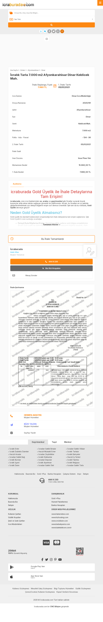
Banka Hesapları (54, 474)
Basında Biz (30, 474)
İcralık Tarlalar (73, 451)
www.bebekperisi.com (61, 524)
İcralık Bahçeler (73, 454)
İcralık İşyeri (14, 463)
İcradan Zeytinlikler (46, 454)
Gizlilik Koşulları (14, 517)
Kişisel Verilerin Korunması (67, 592)
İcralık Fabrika (73, 460)
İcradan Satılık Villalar (76, 449)
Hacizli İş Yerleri (73, 457)
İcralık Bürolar (15, 460)
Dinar (43, 70)
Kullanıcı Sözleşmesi (21, 588)
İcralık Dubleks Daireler (19, 451)
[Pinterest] (55, 559)
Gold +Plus (41, 474)
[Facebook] (42, 559)
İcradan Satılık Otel (46, 465)
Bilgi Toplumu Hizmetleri (64, 588)
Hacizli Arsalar (15, 454)
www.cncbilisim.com (60, 521)
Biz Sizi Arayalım (52, 268)
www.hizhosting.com (60, 517)
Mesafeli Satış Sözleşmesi (41, 588)
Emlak (22, 70)
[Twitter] (46, 559)
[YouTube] (60, 559)
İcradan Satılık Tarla (75, 465)
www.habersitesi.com (60, 514)
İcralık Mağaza (73, 463)
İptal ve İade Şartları (16, 521)
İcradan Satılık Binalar (47, 449)
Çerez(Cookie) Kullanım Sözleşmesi (40, 592)
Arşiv (79, 474)
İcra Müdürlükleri (15, 524)
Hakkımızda (19, 474)
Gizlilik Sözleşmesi (83, 588)
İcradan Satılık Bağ (17, 457)
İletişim (86, 474)
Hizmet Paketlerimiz (60, 502)
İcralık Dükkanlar (45, 457)
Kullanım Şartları (14, 514)
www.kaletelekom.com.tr (61, 527)
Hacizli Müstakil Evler (47, 451)
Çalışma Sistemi (69, 474)
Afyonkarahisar (33, 70)
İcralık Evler (14, 449)
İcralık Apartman (45, 463)
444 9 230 (53, 262)
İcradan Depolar (45, 460)
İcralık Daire (14, 465)
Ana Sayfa (14, 70)
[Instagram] (51, 559)
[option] (26, 53)
